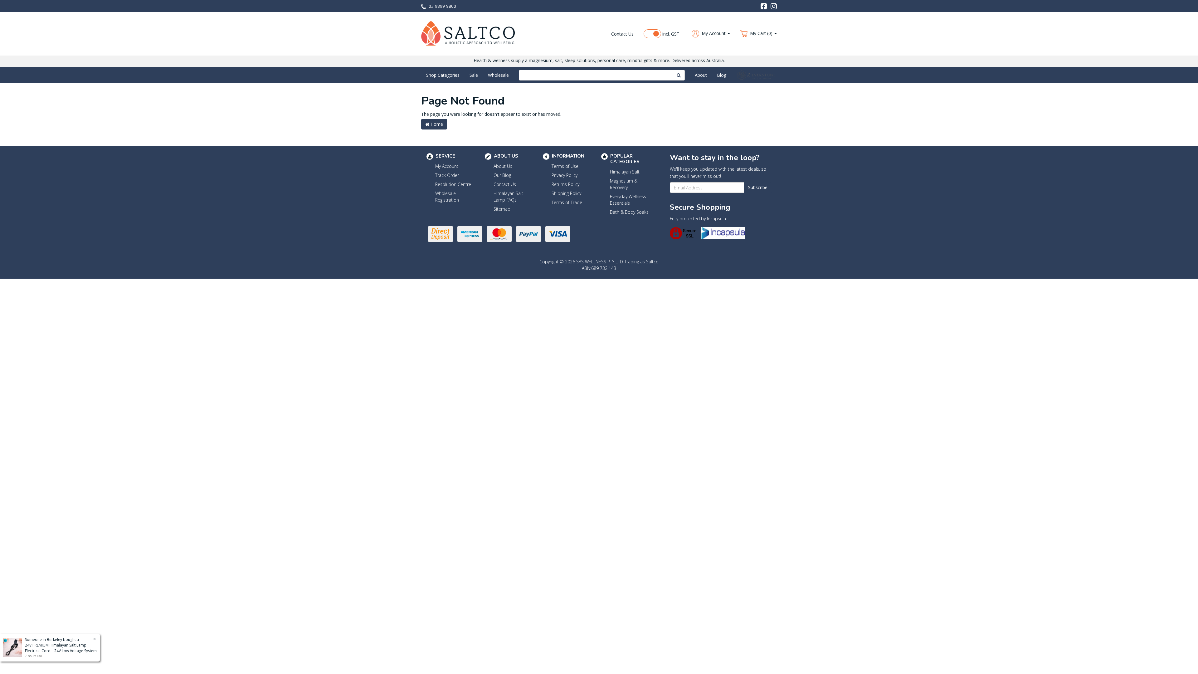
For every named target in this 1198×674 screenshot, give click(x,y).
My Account (446, 166)
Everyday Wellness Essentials (628, 199)
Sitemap (502, 209)
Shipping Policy (566, 193)
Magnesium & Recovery (623, 184)
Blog (721, 75)
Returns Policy (565, 184)
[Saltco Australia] (468, 33)
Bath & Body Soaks (629, 212)
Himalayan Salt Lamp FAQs (508, 196)
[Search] (679, 75)
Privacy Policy (564, 175)
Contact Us (622, 34)
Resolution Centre (453, 184)
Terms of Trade (567, 202)
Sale (474, 75)
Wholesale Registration (447, 196)
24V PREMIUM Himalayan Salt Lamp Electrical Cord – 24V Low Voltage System (61, 647)
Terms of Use (565, 166)
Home (436, 124)
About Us (503, 166)
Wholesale (498, 75)
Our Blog (502, 175)
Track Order (447, 175)
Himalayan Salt (625, 172)
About (701, 75)
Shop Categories (443, 75)
